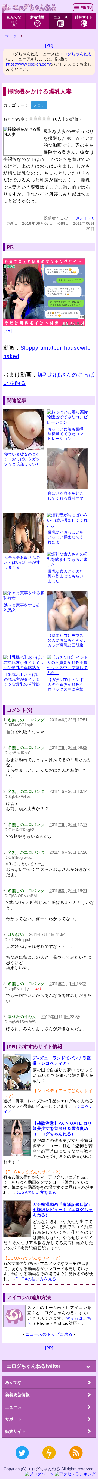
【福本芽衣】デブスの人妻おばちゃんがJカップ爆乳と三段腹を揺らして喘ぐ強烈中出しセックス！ (67, 645)
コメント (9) (83, 218)
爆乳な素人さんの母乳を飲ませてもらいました (66, 576)
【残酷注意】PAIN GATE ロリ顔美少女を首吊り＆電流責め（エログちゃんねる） (62, 1128)
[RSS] (76, 1462)
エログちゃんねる (75, 53)
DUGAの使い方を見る (36, 1192)
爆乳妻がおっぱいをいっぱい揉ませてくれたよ (66, 537)
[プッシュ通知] (49, 1462)
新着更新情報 (17, 1394)
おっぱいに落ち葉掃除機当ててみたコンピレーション (66, 434)
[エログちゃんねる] (29, 7)
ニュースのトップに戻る (48, 1334)
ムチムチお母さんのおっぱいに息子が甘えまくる (22, 562)
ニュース (61, 17)
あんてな (14, 17)
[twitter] (22, 1462)
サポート (13, 1419)
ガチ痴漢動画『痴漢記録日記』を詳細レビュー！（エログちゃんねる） (63, 1209)
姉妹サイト (84, 17)
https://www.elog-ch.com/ (28, 64)
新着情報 (37, 17)
